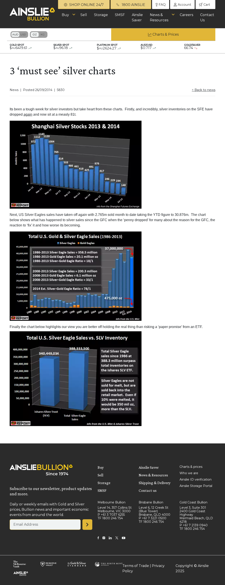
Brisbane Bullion (151, 502)
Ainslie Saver (137, 17)
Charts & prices (191, 467)
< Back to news (203, 90)
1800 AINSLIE (133, 5)
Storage (101, 15)
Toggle (19, 34)
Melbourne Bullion (111, 502)
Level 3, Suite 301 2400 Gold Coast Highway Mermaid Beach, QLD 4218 (196, 514)
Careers (186, 15)
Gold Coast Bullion (193, 502)
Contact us (147, 490)
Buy (65, 15)
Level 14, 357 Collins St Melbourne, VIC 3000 (115, 509)
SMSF (120, 15)
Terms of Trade (135, 566)
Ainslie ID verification (196, 479)
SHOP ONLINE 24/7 (86, 5)
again (28, 114)
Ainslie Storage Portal (196, 486)
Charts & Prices (165, 34)
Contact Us (207, 17)
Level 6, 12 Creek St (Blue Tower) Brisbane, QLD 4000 (154, 511)
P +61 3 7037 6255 (111, 514)
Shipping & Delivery (155, 483)
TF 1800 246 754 (110, 518)
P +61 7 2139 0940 (194, 525)
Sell (83, 15)
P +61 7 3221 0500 (152, 518)
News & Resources (159, 17)
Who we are (189, 473)
